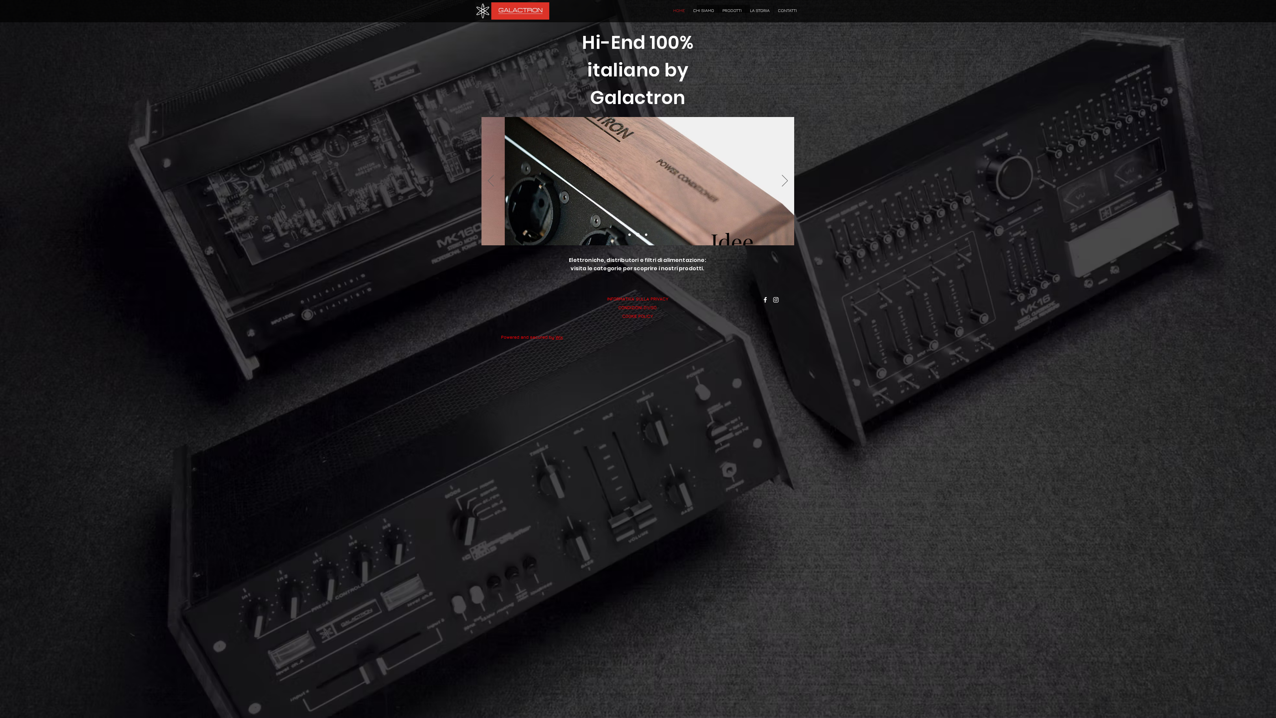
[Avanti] (785, 181)
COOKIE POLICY (637, 316)
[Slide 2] (638, 235)
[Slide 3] (646, 235)
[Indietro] (491, 181)
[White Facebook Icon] (765, 299)
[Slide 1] (629, 235)
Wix (559, 337)
